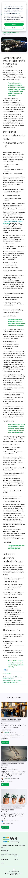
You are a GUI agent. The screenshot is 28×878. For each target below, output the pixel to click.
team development (11, 719)
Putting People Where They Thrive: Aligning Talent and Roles (12, 816)
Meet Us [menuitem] (16, 859)
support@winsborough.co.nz (10, 682)
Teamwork (4, 806)
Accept (14, 24)
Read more (5, 742)
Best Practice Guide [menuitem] (14, 874)
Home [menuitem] (2, 855)
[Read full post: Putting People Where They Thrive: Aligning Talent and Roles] (14, 796)
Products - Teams (5, 809)
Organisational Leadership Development (10, 721)
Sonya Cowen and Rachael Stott (10, 32)
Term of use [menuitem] (7, 873)
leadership (4, 719)
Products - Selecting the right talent (13, 807)
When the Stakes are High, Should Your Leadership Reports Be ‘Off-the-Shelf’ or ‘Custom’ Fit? (13, 772)
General (19, 719)
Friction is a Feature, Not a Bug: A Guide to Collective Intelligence (14, 727)
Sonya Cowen (7, 820)
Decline (14, 27)
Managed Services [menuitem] (4, 859)
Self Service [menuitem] (17, 855)
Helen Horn (6, 732)
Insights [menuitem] (2, 863)
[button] (14, 869)
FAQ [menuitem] (20, 873)
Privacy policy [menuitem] (14, 873)
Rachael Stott (7, 778)
